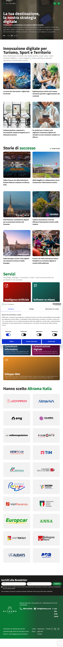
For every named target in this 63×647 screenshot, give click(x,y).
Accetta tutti (51, 341)
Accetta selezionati (31, 341)
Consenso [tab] (11, 309)
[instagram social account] (58, 629)
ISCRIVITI (57, 584)
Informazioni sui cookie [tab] (52, 309)
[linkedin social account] (55, 629)
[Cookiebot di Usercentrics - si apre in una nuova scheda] (54, 304)
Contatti (48, 629)
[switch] (23, 334)
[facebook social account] (52, 629)
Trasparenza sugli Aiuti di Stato (40, 631)
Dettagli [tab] (31, 309)
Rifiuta (11, 341)
